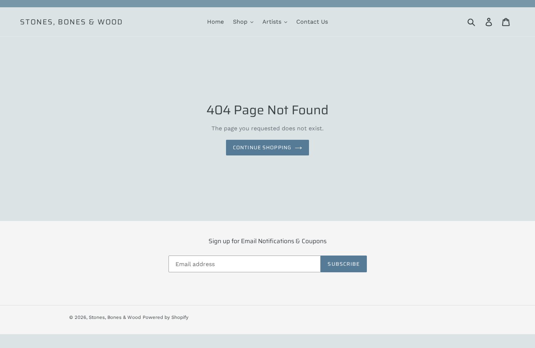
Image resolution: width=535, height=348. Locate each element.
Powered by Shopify (166, 317)
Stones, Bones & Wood (71, 21)
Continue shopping (262, 147)
